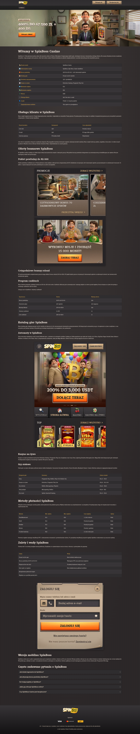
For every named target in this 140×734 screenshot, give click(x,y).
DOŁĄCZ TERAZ (26, 34)
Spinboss (22, 7)
